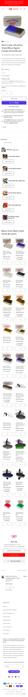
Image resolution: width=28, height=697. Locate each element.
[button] (3, 9)
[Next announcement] (25, 3)
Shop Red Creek (14, 555)
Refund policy (15, 689)
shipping (11, 80)
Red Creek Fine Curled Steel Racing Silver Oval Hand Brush (20, 424)
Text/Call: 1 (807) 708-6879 (10, 610)
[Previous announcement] (2, 3)
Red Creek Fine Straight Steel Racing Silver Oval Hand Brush (7, 453)
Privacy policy (22, 689)
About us (5, 606)
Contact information (10, 693)
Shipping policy (19, 691)
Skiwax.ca (8, 689)
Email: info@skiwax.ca (8, 613)
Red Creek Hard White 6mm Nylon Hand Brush (7, 281)
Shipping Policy (13, 123)
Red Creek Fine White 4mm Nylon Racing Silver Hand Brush (7, 253)
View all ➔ (15, 149)
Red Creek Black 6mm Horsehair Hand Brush (19, 281)
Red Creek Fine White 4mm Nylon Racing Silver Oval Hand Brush (20, 395)
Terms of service (10, 691)
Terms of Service (7, 626)
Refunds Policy (8, 117)
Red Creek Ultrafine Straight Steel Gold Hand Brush (20, 309)
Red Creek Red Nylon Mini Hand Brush (7, 513)
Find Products (6, 630)
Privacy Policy (6, 623)
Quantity (4, 90)
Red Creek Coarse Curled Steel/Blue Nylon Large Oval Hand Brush (7, 484)
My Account (6, 633)
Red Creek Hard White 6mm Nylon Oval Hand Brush (7, 424)
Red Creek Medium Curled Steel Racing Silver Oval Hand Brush (20, 453)
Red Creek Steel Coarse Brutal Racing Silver (19, 483)
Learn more (8, 161)
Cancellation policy (20, 693)
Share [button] (4, 127)
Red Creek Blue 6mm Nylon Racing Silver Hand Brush (20, 252)
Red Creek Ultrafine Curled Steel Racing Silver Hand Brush (7, 395)
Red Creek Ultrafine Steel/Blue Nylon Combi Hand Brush (20, 367)
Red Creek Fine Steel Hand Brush (7, 367)
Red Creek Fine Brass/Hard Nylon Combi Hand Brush (20, 338)
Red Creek (14, 542)
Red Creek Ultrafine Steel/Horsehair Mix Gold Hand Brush (7, 309)
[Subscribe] (22, 666)
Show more (22, 546)
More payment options (14, 106)
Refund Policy (6, 616)
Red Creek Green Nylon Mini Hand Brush (19, 513)
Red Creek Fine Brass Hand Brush (7, 337)
